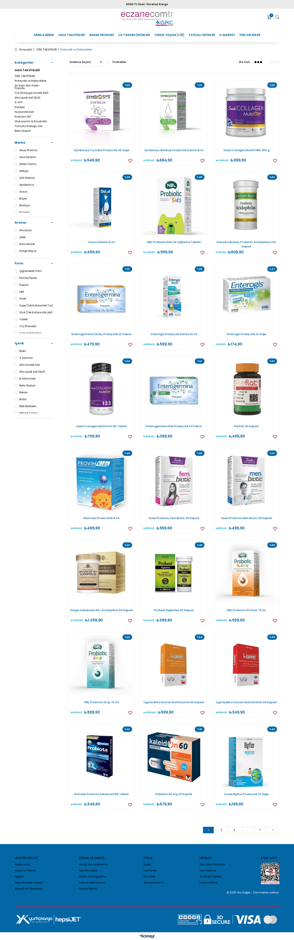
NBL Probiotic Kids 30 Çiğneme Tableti (174, 242)
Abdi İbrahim (27, 157)
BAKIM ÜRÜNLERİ (101, 35)
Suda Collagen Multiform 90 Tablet (101, 426)
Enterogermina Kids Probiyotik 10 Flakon (174, 426)
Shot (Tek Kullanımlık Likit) (36, 312)
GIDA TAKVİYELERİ (71, 35)
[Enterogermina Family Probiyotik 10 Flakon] (101, 297)
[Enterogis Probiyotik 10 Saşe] (246, 297)
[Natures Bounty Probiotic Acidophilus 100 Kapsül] (246, 205)
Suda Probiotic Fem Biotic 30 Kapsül (174, 518)
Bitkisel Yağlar (28, 413)
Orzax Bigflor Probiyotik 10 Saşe (246, 794)
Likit (21, 291)
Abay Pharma (28, 150)
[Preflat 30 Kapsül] (246, 389)
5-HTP (18, 102)
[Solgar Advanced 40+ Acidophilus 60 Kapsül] (101, 573)
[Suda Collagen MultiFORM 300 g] (246, 113)
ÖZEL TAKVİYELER (25, 76)
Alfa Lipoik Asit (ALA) (27, 97)
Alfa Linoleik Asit (29, 365)
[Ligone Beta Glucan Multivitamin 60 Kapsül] (174, 665)
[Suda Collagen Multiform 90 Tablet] (101, 389)
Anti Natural (27, 178)
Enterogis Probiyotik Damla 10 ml (174, 334)
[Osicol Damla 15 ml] (101, 205)
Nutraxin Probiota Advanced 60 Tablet (101, 794)
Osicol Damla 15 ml (101, 242)
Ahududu (25, 230)
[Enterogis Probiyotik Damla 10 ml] (174, 297)
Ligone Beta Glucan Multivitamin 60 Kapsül (174, 702)
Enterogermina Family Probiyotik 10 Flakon (101, 334)
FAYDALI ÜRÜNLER (202, 35)
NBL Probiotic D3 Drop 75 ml (246, 610)
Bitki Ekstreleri (27, 406)
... (247, 830)
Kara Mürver (27, 244)
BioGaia (24, 205)
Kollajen (20, 107)
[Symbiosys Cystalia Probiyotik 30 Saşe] (101, 113)
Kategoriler (24, 62)
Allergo (23, 171)
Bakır (22, 351)
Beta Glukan (23, 131)
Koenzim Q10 (23, 116)
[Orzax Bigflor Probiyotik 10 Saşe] (246, 757)
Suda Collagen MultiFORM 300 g (246, 150)
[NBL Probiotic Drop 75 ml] (101, 665)
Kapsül (23, 285)
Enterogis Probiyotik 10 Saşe (246, 334)
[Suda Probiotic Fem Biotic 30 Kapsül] (174, 481)
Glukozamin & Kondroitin (31, 121)
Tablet (23, 319)
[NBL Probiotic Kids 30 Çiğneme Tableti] (174, 205)
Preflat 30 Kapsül (246, 426)
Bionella (24, 212)
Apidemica (26, 185)
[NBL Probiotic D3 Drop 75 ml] (246, 573)
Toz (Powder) (27, 326)
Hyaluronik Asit (24, 112)
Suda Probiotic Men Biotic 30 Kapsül (246, 518)
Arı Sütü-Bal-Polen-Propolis (27, 86)
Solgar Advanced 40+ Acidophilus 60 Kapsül (101, 610)
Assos (23, 191)
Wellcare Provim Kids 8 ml (101, 518)
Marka (20, 142)
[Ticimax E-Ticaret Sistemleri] (147, 936)
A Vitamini (26, 358)
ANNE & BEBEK (44, 35)
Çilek (22, 237)
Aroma (20, 222)
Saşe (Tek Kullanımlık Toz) (36, 305)
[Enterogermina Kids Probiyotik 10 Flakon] (174, 389)
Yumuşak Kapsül (30, 333)
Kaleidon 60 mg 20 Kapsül (173, 794)
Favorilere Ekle (130, 161)
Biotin (23, 399)
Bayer (23, 198)
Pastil (22, 298)
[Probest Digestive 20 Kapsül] (174, 573)
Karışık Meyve (27, 251)
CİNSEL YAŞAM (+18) (169, 35)
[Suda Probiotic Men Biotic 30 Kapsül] (246, 481)
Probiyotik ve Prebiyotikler (30, 81)
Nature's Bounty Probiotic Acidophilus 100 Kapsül (246, 244)
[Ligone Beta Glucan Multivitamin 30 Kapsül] (246, 665)
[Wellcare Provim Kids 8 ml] (101, 481)
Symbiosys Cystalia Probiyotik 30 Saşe (101, 150)
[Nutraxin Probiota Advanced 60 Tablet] (101, 757)
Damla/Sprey (28, 278)
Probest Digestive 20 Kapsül (173, 610)
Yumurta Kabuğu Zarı (29, 126)
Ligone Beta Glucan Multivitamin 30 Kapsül (246, 702)
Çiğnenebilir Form (30, 271)
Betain (23, 392)
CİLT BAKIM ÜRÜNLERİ (134, 35)
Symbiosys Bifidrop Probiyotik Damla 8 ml (173, 150)
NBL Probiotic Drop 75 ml (101, 702)
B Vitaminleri (27, 378)
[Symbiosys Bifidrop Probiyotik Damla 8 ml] (174, 113)
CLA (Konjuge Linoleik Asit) (31, 93)
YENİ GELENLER (249, 35)
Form (19, 263)
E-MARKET (227, 35)
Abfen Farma (27, 164)
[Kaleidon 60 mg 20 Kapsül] (174, 757)
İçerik (19, 343)
